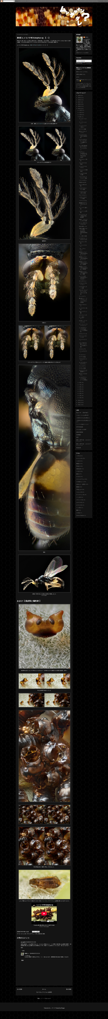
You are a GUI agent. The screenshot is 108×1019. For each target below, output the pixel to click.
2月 (80, 395)
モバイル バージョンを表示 (44, 992)
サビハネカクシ (83, 195)
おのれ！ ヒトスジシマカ (83, 321)
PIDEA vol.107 (82, 182)
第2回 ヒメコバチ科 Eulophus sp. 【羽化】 (83, 268)
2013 (79, 400)
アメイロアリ (82, 296)
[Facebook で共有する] (37, 931)
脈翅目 (78, 487)
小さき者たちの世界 (81, 429)
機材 (77, 510)
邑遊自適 (78, 447)
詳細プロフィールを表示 (82, 52)
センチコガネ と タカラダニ (83, 363)
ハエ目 (78, 461)
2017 (79, 102)
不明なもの (79, 489)
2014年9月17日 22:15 (35, 953)
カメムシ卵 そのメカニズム (83, 223)
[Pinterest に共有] (39, 931)
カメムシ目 (23, 933)
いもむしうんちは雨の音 (82, 415)
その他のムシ (79, 481)
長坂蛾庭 (78, 434)
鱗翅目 (78, 463)
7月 (80, 384)
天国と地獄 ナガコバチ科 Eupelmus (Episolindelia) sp (83, 231)
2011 (79, 404)
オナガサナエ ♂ (83, 281)
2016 (79, 104)
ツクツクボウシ (83, 180)
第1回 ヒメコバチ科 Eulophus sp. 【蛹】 (83, 273)
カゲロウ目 (79, 502)
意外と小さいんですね (81, 71)
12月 (80, 110)
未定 (77, 437)
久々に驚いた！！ (82, 318)
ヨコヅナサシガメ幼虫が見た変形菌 (83, 216)
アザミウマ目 (79, 499)
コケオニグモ (82, 349)
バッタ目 (78, 497)
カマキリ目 (79, 505)
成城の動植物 (79, 432)
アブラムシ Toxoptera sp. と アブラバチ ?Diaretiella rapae (83, 154)
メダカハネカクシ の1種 (83, 198)
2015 (79, 106)
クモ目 (78, 471)
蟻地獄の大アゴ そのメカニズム (83, 204)
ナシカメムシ (82, 354)
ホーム (44, 989)
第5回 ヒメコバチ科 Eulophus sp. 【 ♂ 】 (83, 253)
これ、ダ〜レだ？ (82, 249)
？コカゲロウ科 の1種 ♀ (83, 174)
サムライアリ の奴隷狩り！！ (83, 371)
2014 (79, 108)
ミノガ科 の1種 (83, 236)
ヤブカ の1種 (82, 368)
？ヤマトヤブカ (83, 200)
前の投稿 (68, 989)
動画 (44, 933)
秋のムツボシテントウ (83, 132)
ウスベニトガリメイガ (83, 336)
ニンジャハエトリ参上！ (83, 126)
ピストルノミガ (83, 315)
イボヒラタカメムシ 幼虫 (83, 188)
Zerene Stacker (80, 515)
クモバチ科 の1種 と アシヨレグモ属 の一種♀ (83, 344)
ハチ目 (35, 933)
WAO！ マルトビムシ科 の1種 (83, 220)
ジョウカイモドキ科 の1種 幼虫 (83, 136)
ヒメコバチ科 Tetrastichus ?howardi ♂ (83, 278)
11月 (80, 112)
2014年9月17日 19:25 (31, 942)
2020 (79, 95)
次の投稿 (19, 989)
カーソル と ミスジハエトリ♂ (83, 324)
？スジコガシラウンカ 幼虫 (83, 177)
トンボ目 (78, 507)
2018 (79, 99)
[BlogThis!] (34, 931)
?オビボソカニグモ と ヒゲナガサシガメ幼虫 (83, 292)
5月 (80, 389)
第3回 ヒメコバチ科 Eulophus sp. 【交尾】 (83, 263)
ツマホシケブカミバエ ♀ (83, 284)
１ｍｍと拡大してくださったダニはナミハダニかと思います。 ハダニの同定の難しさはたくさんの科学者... (83, 85)
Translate (88, 63)
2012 (79, 402)
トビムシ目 (79, 492)
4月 (80, 391)
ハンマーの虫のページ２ (82, 424)
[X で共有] (36, 931)
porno (77, 77)
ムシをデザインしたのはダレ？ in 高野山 (83, 379)
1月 (80, 397)
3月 (80, 393)
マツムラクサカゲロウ (83, 167)
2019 (79, 97)
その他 (78, 512)
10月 (80, 114)
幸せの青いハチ (83, 226)
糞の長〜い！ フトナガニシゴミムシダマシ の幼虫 (83, 300)
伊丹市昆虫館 (79, 427)
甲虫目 (78, 466)
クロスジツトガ (83, 333)
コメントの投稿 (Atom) (45, 998)
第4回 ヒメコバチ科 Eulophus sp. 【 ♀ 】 (83, 258)
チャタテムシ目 (80, 494)
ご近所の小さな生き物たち (83, 417)
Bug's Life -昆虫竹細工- (82, 412)
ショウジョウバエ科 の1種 (83, 192)
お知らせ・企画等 (80, 484)
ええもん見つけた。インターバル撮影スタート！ (83, 141)
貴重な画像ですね (80, 74)
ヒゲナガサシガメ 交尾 (83, 287)
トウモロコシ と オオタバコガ (83, 239)
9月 (80, 116)
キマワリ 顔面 (82, 129)
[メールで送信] (33, 931)
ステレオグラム (30, 933)
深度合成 (40, 933)
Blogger (63, 1008)
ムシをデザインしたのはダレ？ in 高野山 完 (83, 329)
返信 (22, 947)
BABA (26, 953)
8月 (80, 382)
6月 (80, 387)
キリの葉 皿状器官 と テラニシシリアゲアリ (83, 147)
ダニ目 (78, 476)
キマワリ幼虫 (82, 356)
